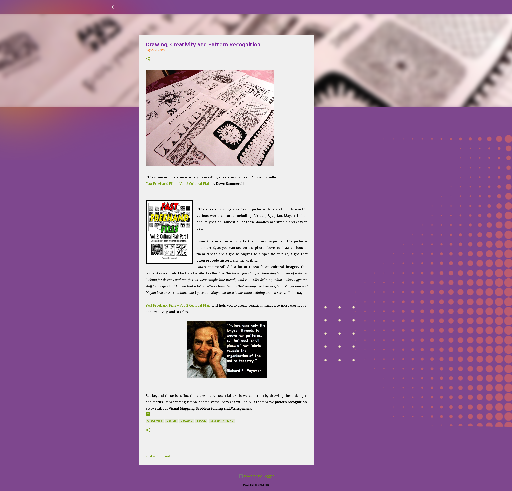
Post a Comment (158, 456)
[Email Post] (148, 415)
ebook (201, 420)
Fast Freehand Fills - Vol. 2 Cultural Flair (178, 184)
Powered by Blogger (258, 476)
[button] (148, 59)
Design (171, 420)
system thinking (221, 420)
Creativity (154, 420)
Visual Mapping (141, 6)
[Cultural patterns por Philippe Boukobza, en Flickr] (210, 164)
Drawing (186, 420)
